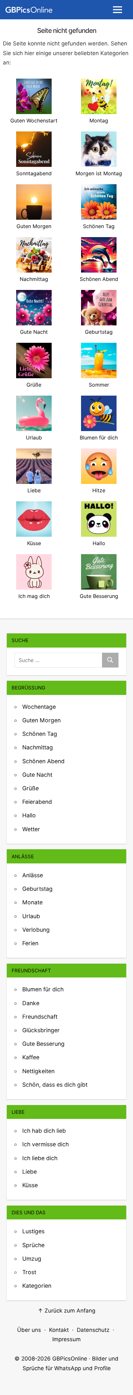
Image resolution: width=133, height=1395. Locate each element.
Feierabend (37, 801)
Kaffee (30, 1057)
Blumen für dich (43, 989)
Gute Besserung (43, 1043)
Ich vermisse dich (45, 1144)
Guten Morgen (41, 720)
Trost (29, 1272)
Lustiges (33, 1231)
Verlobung (36, 929)
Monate (32, 902)
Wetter (31, 829)
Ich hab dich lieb (44, 1130)
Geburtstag (37, 888)
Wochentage (39, 706)
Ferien (30, 943)
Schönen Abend (43, 761)
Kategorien (36, 1285)
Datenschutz (93, 1330)
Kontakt (59, 1330)
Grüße (30, 788)
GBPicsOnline (69, 1358)
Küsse (30, 1185)
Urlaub (31, 916)
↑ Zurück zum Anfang (66, 1310)
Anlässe (32, 875)
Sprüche (33, 1245)
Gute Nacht (37, 774)
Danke (30, 1003)
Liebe (29, 1171)
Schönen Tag (39, 733)
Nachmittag (37, 747)
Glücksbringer (41, 1030)
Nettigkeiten (38, 1071)
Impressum (66, 1339)
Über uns (29, 1330)
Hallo (29, 815)
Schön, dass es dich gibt (54, 1084)
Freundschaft (39, 1016)
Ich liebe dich (39, 1158)
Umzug (31, 1258)
